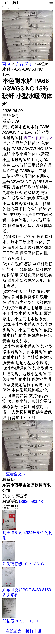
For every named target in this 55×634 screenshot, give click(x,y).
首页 (6, 63)
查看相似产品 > (38, 137)
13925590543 (30, 501)
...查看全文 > (13, 474)
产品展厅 (24, 63)
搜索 (19, 8)
